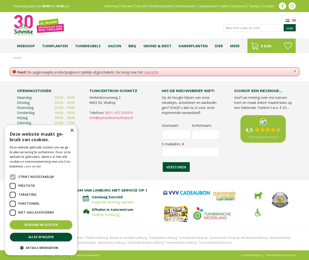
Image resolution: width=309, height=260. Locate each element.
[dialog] (41, 190)
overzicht (151, 72)
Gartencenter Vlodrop (224, 238)
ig (292, 6)
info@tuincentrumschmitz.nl (111, 117)
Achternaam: (202, 125)
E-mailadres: (173, 144)
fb (282, 6)
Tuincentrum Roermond (215, 242)
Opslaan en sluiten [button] (41, 225)
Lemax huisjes (86, 242)
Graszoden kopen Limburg (145, 242)
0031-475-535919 (119, 112)
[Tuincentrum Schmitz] (38, 25)
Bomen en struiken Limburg (128, 238)
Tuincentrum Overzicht (280, 255)
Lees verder (32, 166)
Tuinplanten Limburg (163, 238)
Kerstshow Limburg (254, 238)
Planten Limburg (96, 238)
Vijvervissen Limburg (112, 242)
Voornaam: (170, 125)
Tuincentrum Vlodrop (193, 238)
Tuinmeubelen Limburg (181, 242)
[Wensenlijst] (288, 46)
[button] (41, 247)
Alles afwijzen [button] (41, 237)
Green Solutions (251, 255)
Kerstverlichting (279, 238)
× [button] (72, 130)
